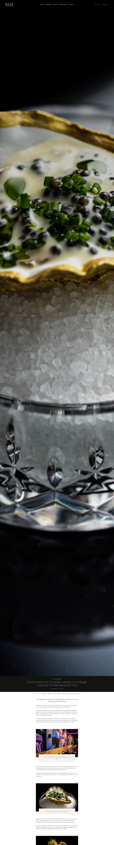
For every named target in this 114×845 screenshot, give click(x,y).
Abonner (104, 4)
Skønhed (48, 4)
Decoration (63, 4)
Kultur (55, 4)
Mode (42, 4)
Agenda (71, 4)
